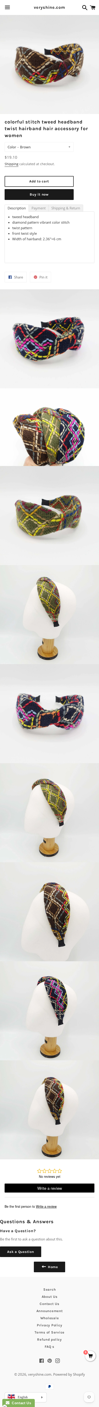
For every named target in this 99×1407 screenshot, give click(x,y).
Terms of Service (49, 1332)
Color (12, 147)
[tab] (17, 208)
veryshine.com (49, 7)
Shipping (11, 164)
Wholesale (49, 1318)
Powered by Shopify (69, 1374)
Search (49, 1289)
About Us (50, 1297)
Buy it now (39, 194)
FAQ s (49, 1347)
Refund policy (49, 1339)
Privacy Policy (49, 1325)
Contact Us (49, 1304)
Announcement (49, 1311)
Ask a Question (20, 1252)
